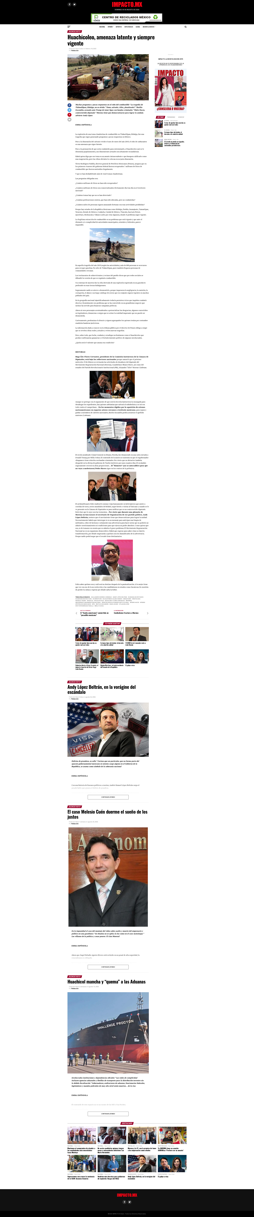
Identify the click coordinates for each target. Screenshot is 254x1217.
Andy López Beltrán (120, 597)
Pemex (143, 602)
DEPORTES (119, 27)
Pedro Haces (135, 602)
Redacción (74, 50)
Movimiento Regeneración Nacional (88, 602)
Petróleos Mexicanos (83, 604)
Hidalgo (90, 600)
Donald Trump (81, 600)
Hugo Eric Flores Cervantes (115, 600)
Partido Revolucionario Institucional (116, 602)
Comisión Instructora (84, 599)
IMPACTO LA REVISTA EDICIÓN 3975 (170, 59)
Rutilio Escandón (102, 604)
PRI (94, 604)
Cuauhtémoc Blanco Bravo (112, 599)
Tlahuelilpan (124, 604)
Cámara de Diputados (136, 597)
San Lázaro (114, 604)
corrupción (97, 599)
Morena (129, 600)
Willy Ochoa (99, 606)
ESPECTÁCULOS (128, 27)
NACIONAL (102, 27)
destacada (136, 599)
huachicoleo (99, 600)
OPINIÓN (110, 27)
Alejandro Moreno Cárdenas (102, 597)
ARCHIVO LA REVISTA (148, 27)
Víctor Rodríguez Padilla (84, 606)
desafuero (127, 599)
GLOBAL (138, 27)
